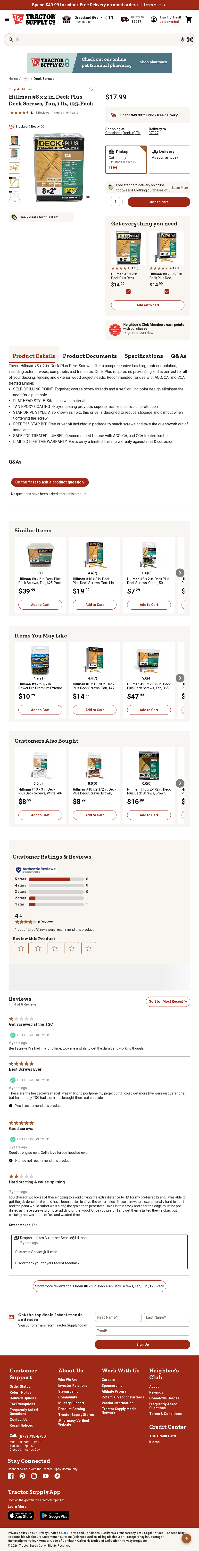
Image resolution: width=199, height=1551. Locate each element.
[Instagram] (34, 1476)
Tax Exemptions (22, 1404)
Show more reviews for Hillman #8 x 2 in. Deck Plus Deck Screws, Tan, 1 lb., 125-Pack (99, 1286)
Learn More (153, 5)
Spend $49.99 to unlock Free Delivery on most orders (85, 4)
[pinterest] (22, 1476)
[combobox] (172, 1001)
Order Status (20, 1386)
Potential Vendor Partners (123, 1397)
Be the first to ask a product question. (50, 482)
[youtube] (46, 1476)
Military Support (71, 1403)
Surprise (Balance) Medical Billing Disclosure (91, 1536)
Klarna (154, 1442)
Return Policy (20, 1392)
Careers (108, 1380)
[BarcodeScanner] (190, 40)
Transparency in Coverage (143, 1536)
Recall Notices (21, 1425)
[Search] (11, 39)
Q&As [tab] (179, 355)
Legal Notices (154, 1533)
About (154, 1386)
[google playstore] (54, 1515)
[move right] (180, 573)
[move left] (19, 573)
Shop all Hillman (20, 89)
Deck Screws (43, 79)
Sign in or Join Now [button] (138, 333)
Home (13, 79)
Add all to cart (148, 305)
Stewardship (68, 1391)
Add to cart (159, 202)
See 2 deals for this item (39, 217)
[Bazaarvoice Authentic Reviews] (36, 870)
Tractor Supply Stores (76, 1415)
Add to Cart (40, 605)
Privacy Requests (134, 1540)
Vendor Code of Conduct (56, 1540)
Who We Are (67, 1380)
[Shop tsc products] (99, 63)
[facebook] (11, 1476)
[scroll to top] (186, 1538)
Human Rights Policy (22, 1540)
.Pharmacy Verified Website (73, 1422)
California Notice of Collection (98, 1540)
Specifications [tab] (144, 355)
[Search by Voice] (183, 40)
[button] (164, 5)
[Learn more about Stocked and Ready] (42, 127)
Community (67, 1397)
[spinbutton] (115, 201)
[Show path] (26, 79)
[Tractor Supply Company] (34, 19)
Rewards (156, 1392)
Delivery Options (23, 1398)
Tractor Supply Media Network (119, 1411)
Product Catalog (71, 1409)
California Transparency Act (122, 1533)
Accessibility (175, 1533)
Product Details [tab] (34, 355)
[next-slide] (14, 201)
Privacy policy (17, 1533)
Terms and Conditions (84, 1533)
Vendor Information (117, 1403)
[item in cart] (189, 19)
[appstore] (21, 1515)
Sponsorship (112, 1385)
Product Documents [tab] (90, 355)
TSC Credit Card (162, 1436)
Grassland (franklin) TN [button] (123, 133)
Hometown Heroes (164, 1398)
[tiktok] (57, 1476)
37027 (153, 133)
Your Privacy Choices (45, 1533)
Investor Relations (73, 1385)
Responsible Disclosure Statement (32, 1536)
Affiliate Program (116, 1391)
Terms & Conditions (165, 1414)
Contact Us (19, 1420)
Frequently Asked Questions (24, 1412)
